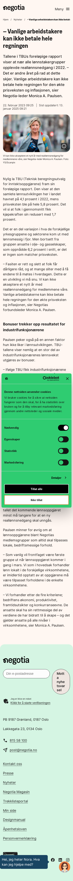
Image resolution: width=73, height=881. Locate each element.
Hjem (5, 19)
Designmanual (14, 819)
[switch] (63, 439)
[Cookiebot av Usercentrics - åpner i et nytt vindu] (44, 378)
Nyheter (18, 19)
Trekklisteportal (15, 801)
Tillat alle (36, 489)
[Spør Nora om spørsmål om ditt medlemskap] (64, 867)
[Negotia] (14, 7)
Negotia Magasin (16, 792)
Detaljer (56, 477)
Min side (9, 810)
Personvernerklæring (19, 838)
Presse (8, 773)
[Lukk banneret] (67, 378)
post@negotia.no (23, 750)
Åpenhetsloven (15, 829)
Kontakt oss (12, 764)
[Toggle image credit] (64, 146)
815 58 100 (18, 740)
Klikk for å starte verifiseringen (30, 702)
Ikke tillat (36, 499)
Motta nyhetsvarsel (61, 681)
